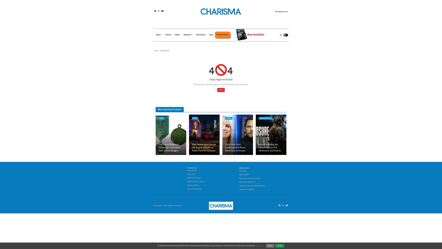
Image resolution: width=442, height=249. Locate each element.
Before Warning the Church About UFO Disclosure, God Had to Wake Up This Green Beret (270, 150)
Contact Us (192, 170)
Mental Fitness (222, 35)
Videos (177, 35)
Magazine (188, 35)
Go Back (221, 90)
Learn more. (259, 245)
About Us (191, 174)
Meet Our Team (194, 178)
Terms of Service (194, 189)
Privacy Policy (193, 185)
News (161, 118)
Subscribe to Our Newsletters (252, 186)
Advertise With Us (247, 182)
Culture (228, 118)
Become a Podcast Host (249, 178)
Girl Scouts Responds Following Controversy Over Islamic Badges (169, 147)
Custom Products (246, 189)
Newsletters (201, 35)
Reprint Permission (195, 181)
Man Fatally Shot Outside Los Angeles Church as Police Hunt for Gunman (204, 147)
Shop (211, 35)
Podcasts (243, 171)
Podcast (168, 35)
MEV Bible (244, 174)
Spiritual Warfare (265, 118)
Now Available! (255, 34)
